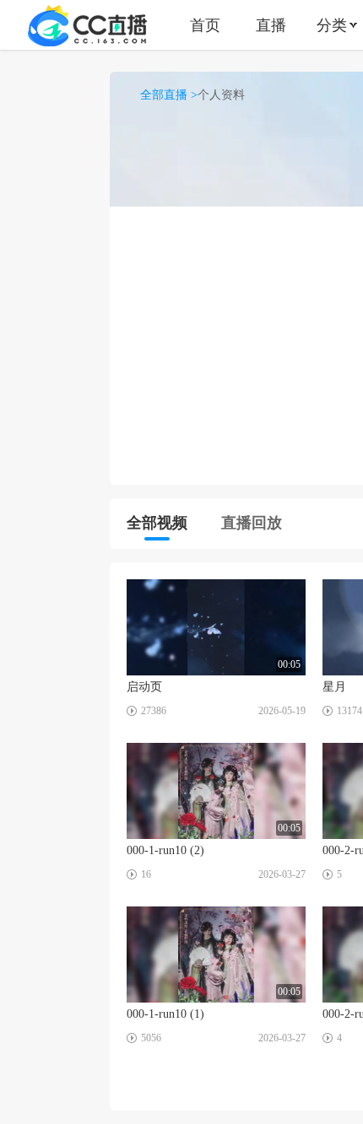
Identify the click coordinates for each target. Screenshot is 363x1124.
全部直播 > (169, 95)
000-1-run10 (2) (165, 850)
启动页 (144, 686)
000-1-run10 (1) (165, 1014)
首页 (205, 25)
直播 (271, 25)
